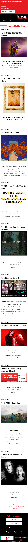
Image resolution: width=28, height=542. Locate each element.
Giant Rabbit (19, 532)
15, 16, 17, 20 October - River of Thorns (11, 79)
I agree (11, 11)
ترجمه (2, 26)
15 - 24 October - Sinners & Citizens (13, 325)
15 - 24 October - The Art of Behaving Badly (13, 187)
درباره (10, 20)
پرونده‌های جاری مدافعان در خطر (21, 537)
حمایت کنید (17, 20)
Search (4, 20)
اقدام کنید (14, 523)
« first (14, 504)
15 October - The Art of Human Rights (11, 455)
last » (13, 508)
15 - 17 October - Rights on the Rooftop (11, 34)
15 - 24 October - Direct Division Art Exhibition (13, 228)
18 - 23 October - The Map (10, 132)
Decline (4, 11)
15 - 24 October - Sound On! (10, 278)
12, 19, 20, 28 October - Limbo (11, 403)
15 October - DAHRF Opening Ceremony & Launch (11, 369)
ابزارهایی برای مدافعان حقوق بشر (24, 22)
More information (5, 8)
